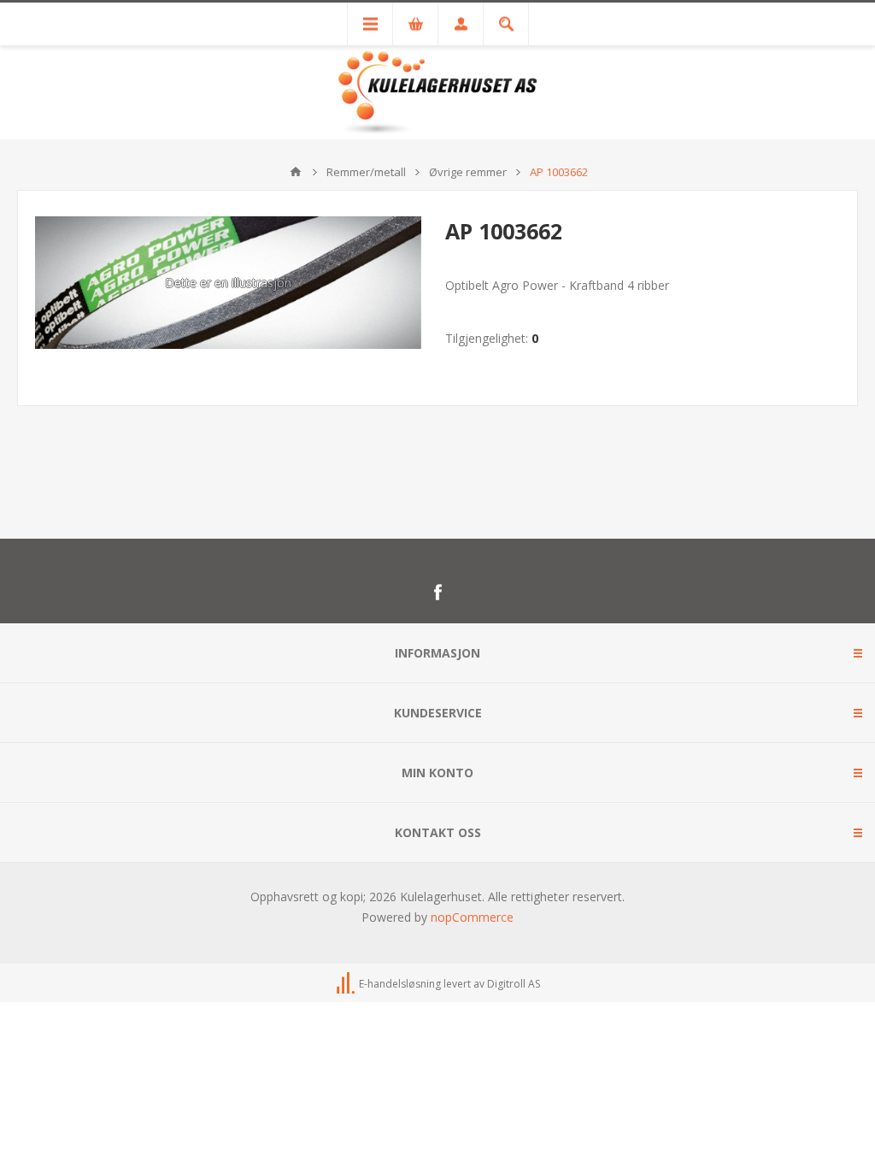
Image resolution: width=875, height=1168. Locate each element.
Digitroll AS (513, 983)
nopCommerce (472, 917)
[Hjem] (295, 172)
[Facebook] (437, 592)
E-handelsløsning (400, 983)
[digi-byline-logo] (347, 983)
